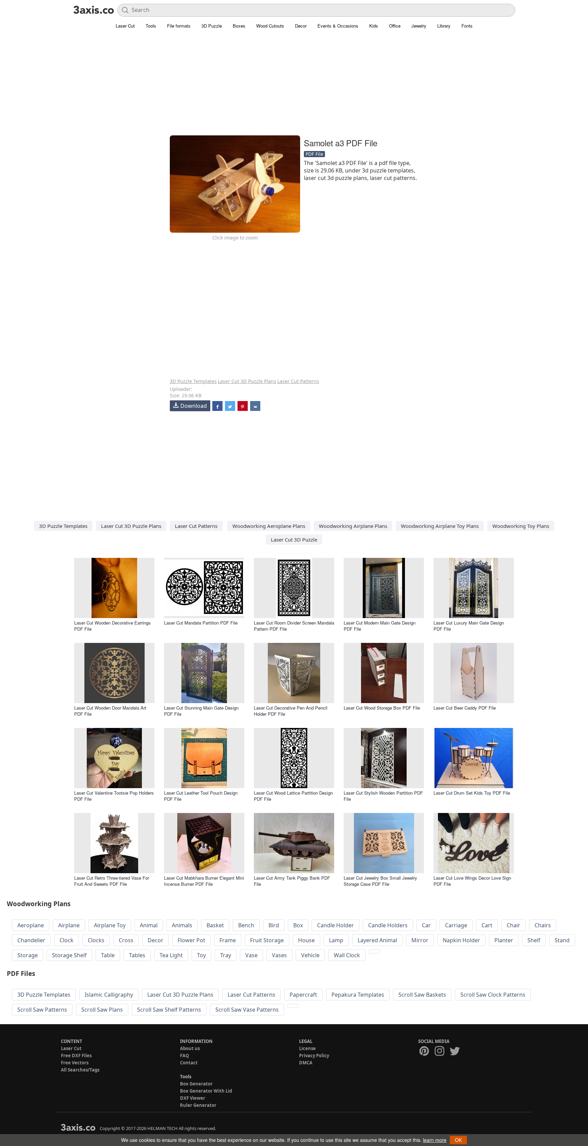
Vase (251, 955)
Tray (225, 955)
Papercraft (303, 994)
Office (395, 25)
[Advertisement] (294, 86)
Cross (126, 940)
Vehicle (310, 955)
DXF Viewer (192, 1098)
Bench (246, 925)
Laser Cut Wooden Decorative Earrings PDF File (112, 625)
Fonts (467, 25)
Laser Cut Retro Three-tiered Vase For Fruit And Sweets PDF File (111, 881)
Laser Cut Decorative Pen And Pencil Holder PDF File (290, 710)
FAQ (184, 1055)
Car (426, 925)
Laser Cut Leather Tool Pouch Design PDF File (201, 796)
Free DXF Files (76, 1055)
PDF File (314, 154)
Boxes (239, 25)
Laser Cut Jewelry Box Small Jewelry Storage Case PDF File (380, 881)
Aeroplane (30, 925)
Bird (273, 925)
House (306, 940)
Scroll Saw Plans (102, 1009)
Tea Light (171, 955)
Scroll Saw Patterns (42, 1009)
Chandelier (31, 940)
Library (444, 25)
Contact (189, 1063)
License (307, 1048)
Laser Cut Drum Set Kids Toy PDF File (472, 793)
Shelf (533, 940)
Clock (67, 940)
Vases (279, 955)
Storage (27, 955)
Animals (182, 925)
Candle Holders (388, 925)
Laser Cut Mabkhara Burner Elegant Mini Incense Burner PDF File (204, 881)
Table (108, 955)
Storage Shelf (69, 955)
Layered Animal (377, 940)
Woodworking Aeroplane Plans (268, 525)
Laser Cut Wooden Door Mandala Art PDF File (110, 710)
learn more (434, 1139)
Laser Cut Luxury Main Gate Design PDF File (469, 625)
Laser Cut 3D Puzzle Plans (247, 381)
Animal (149, 925)
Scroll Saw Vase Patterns (247, 1009)
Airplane (69, 925)
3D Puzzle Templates (193, 381)
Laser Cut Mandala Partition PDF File (201, 622)
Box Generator (196, 1084)
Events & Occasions (337, 25)
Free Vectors (74, 1063)
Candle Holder (335, 925)
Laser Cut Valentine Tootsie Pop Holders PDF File (114, 796)
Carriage (456, 925)
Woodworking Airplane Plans (353, 525)
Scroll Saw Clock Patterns (492, 994)
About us (190, 1048)
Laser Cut (125, 25)
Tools (151, 25)
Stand (562, 940)
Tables (137, 955)
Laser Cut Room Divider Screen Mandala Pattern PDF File (294, 625)
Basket (215, 925)
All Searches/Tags (80, 1070)
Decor (301, 25)
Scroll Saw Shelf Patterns (169, 1009)
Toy (201, 955)
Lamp (336, 940)
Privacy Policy (314, 1055)
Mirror (419, 940)
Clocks (96, 940)
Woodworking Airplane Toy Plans (440, 525)
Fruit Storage (267, 940)
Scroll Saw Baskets (422, 994)
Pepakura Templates (357, 994)
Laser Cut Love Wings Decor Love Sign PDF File (472, 881)
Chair (513, 925)
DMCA (305, 1063)
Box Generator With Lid (206, 1091)
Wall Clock (347, 955)
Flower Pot (191, 940)
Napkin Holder (461, 940)
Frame (227, 940)
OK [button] (458, 1139)
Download (193, 406)
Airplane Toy (110, 925)
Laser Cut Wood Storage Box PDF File (382, 707)
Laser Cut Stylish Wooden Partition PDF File (383, 796)
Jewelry (418, 25)
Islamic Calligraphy (109, 994)
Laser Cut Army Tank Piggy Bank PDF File (292, 881)
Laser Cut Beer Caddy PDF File (465, 707)
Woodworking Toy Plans (520, 525)
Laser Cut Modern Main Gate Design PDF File (379, 625)
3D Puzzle (211, 25)
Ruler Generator (198, 1105)
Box (298, 925)
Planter (503, 940)
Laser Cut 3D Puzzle (294, 539)
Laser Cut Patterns (298, 381)
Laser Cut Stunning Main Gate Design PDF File (201, 710)
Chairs (543, 925)
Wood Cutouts (270, 25)
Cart (486, 925)
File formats (179, 25)
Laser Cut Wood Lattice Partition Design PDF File (293, 796)
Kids (373, 25)
